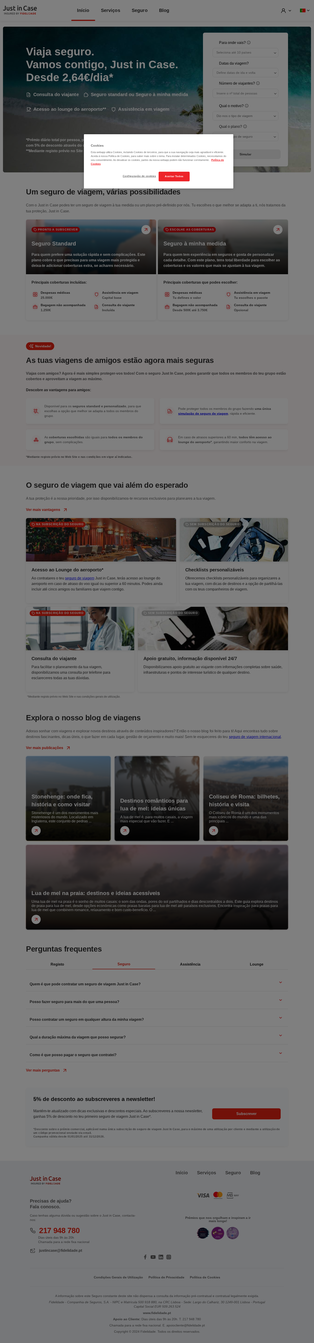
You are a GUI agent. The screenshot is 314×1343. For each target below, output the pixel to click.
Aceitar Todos (174, 176)
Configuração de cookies (139, 176)
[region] (158, 161)
